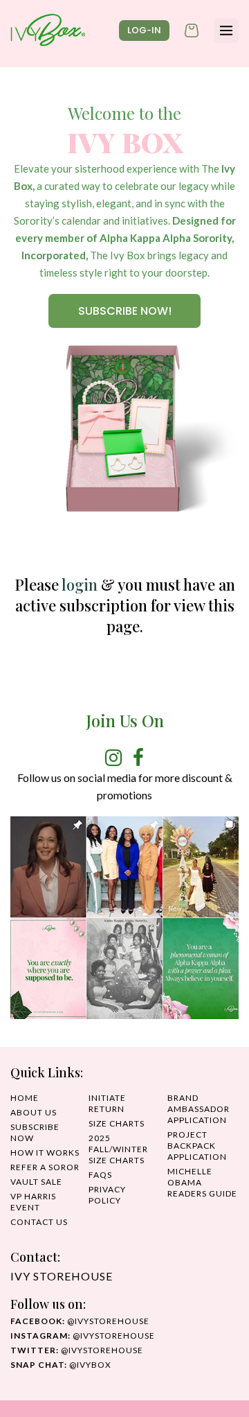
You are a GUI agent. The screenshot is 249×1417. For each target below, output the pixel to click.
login (80, 584)
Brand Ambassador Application (198, 1109)
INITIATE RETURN (107, 1103)
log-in (144, 30)
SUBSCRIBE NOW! (125, 311)
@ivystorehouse (79, 1321)
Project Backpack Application (197, 1145)
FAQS (100, 1175)
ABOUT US (33, 1112)
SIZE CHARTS (117, 1123)
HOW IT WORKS (45, 1152)
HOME (24, 1098)
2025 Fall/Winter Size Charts (118, 1149)
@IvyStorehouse (82, 1335)
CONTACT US (39, 1222)
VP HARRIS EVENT (33, 1201)
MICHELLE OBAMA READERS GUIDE (202, 1182)
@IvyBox (60, 1364)
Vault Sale (36, 1181)
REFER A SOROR (45, 1167)
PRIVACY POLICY (107, 1195)
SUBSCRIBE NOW (34, 1132)
